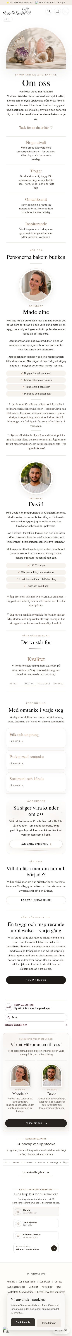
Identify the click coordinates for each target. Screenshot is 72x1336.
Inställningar (49, 1323)
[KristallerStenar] (21, 11)
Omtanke (58, 684)
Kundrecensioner (27, 1281)
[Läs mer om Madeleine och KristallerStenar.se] (20, 1075)
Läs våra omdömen (35, 844)
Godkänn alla (23, 1322)
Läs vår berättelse (36, 900)
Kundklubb (45, 1281)
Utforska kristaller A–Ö (16, 1025)
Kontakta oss (36, 980)
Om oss (58, 1281)
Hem (8, 19)
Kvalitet (28, 684)
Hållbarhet (43, 684)
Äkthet (14, 684)
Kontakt (11, 1281)
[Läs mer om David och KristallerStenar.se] (51, 1075)
